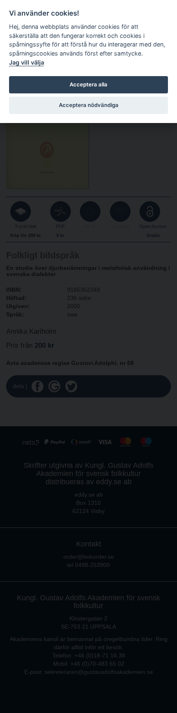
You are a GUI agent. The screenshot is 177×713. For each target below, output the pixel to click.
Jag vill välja (26, 62)
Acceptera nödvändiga (89, 105)
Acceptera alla (88, 84)
